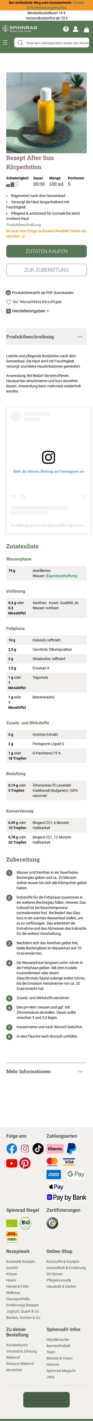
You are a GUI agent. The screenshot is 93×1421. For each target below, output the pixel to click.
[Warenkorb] (86, 29)
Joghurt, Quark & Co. (23, 1311)
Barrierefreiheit (58, 1346)
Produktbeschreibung (23, 225)
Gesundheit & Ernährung (66, 1268)
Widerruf (13, 1357)
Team (51, 1352)
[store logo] (20, 29)
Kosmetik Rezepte (20, 1261)
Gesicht (12, 1268)
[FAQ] (66, 29)
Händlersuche (58, 1340)
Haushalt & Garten (61, 1286)
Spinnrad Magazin (61, 1371)
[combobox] (51, 42)
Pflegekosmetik (59, 1280)
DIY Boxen (55, 1274)
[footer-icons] (11, 1149)
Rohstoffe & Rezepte (63, 1261)
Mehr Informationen (28, 1071)
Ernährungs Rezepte (22, 1305)
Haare (11, 1280)
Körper (11, 1274)
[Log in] (75, 29)
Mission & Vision (60, 1358)
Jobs (51, 1377)
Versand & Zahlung (21, 1351)
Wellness (13, 1293)
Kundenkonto (17, 1345)
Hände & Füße (17, 1286)
